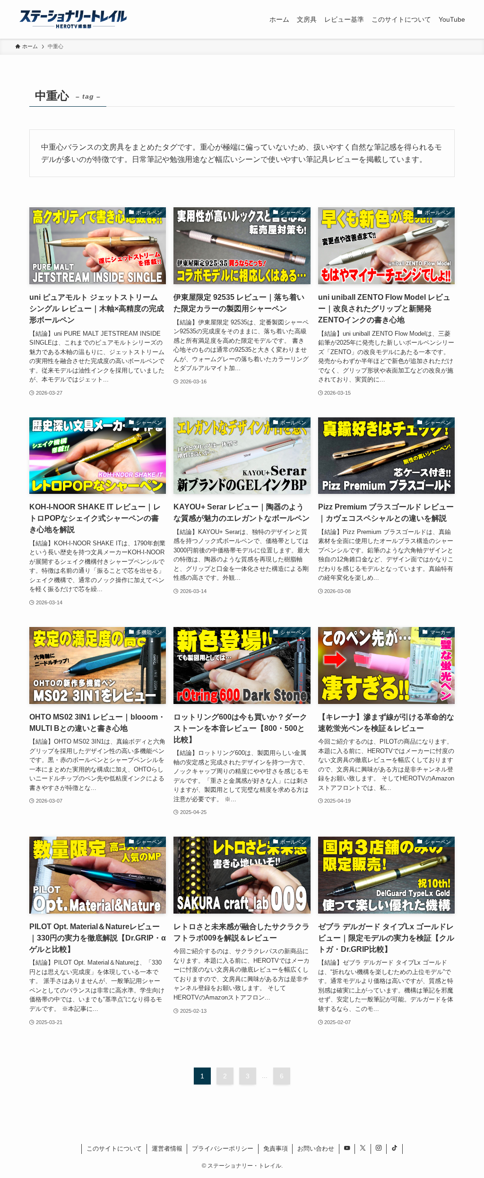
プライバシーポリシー (222, 1148)
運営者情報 (167, 1148)
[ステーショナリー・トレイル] (73, 19)
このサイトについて (114, 1148)
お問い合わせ (315, 1148)
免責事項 (275, 1148)
